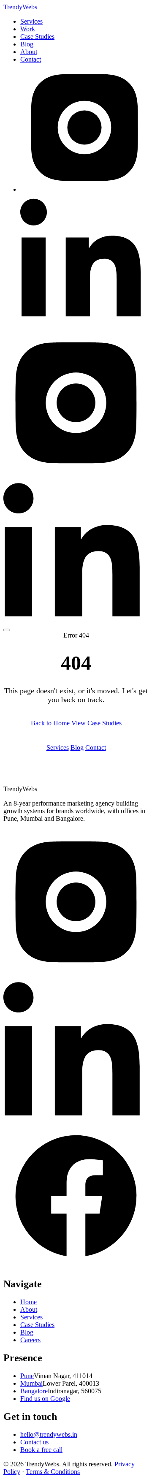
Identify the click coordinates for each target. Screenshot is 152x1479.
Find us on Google (45, 1398)
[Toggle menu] (6, 630)
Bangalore (34, 1391)
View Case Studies (96, 723)
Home (28, 1301)
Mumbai (31, 1383)
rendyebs (20, 7)
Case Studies (37, 36)
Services (31, 21)
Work (27, 29)
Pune (27, 1375)
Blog (26, 44)
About (28, 51)
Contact (30, 59)
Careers (30, 1339)
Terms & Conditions (53, 1471)
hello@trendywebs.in (48, 1434)
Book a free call (41, 1449)
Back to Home (50, 723)
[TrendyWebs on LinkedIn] (84, 319)
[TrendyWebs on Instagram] (84, 189)
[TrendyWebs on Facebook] (76, 1266)
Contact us (34, 1442)
